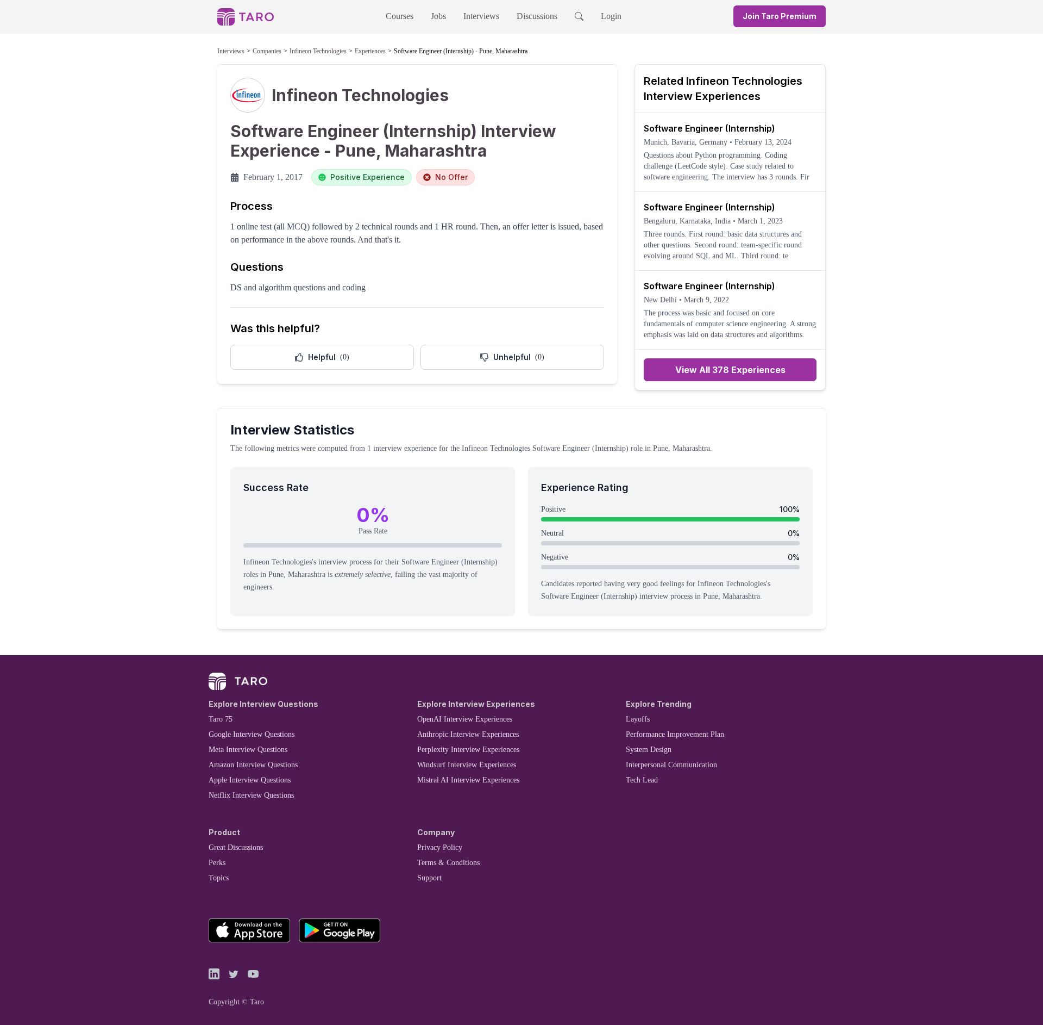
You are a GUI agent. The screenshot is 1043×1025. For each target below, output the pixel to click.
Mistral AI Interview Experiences (468, 780)
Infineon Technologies (318, 51)
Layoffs (638, 719)
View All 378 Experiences (730, 369)
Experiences (370, 51)
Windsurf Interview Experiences (466, 765)
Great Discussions (236, 847)
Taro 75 (221, 719)
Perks (217, 863)
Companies (267, 51)
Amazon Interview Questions (253, 765)
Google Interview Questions (251, 734)
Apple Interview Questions (250, 780)
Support (429, 878)
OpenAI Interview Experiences (464, 719)
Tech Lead (642, 780)
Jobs (438, 16)
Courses (399, 16)
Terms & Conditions (448, 863)
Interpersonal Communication (671, 765)
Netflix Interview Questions (251, 795)
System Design (648, 750)
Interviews (481, 16)
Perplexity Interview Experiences (468, 750)
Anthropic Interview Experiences (468, 734)
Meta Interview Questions (248, 750)
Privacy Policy (439, 847)
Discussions (537, 16)
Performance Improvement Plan (675, 734)
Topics (219, 878)
